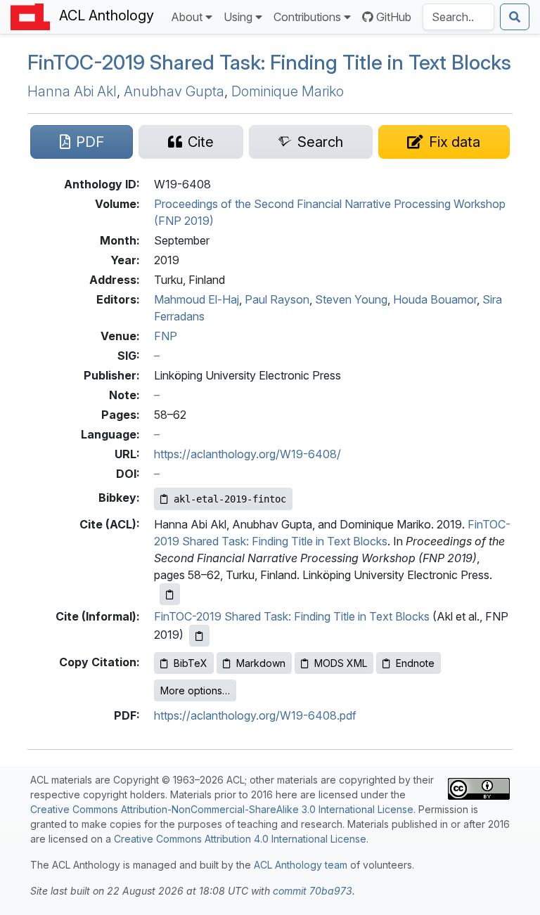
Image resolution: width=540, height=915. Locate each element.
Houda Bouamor (435, 299)
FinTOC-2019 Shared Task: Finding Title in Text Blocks (292, 616)
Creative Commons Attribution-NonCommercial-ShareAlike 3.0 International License (221, 809)
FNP (165, 336)
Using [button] (238, 17)
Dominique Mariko (287, 91)
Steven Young (351, 299)
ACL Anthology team (300, 865)
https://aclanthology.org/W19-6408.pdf (255, 715)
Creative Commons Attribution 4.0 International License (240, 839)
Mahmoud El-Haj (196, 299)
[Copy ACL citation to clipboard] (170, 594)
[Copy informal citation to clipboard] (199, 636)
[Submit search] (514, 17)
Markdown (260, 663)
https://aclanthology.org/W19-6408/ (247, 454)
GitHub (393, 17)
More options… (195, 690)
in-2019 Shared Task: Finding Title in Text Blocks (269, 62)
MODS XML (340, 663)
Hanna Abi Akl (72, 91)
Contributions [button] (307, 17)
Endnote (415, 663)
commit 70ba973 (312, 891)
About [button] (186, 17)
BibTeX (190, 663)
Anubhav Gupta (174, 91)
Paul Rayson (277, 299)
